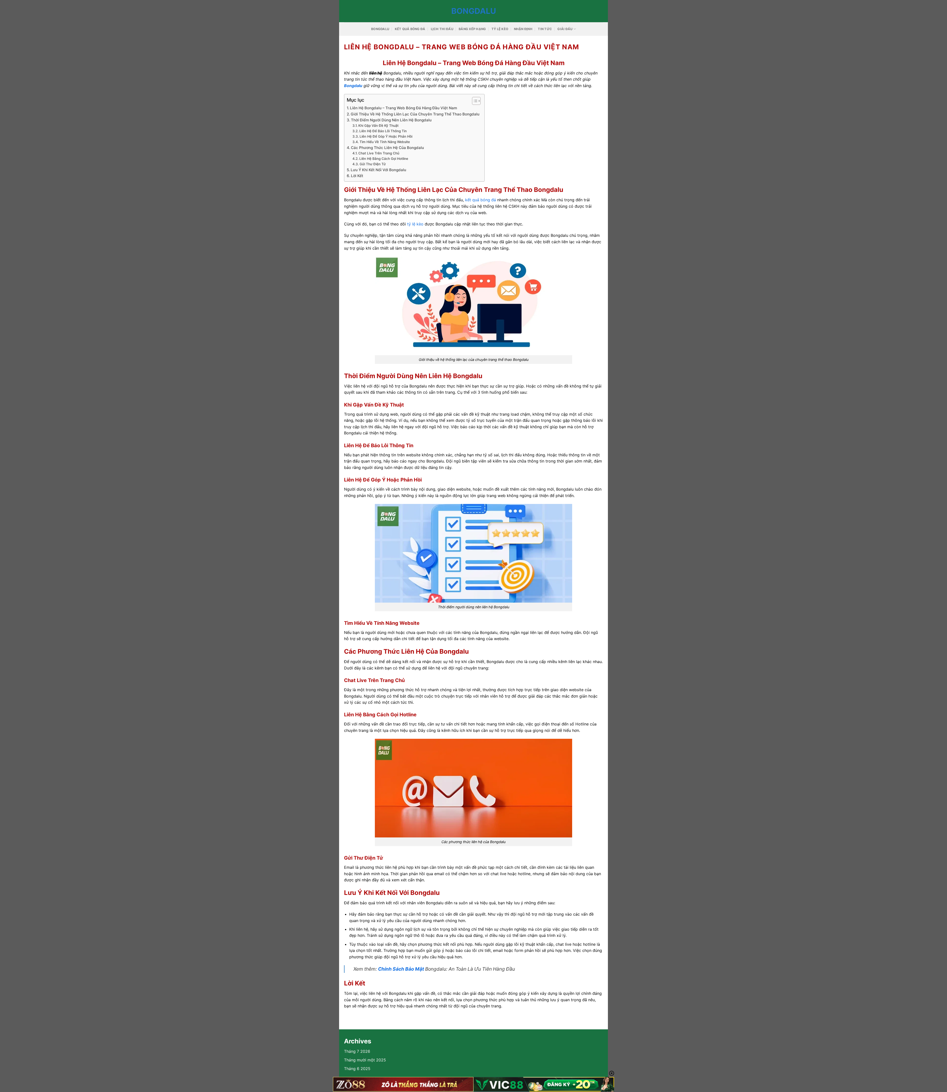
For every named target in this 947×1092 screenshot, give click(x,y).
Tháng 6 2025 (357, 1068)
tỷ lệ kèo (415, 224)
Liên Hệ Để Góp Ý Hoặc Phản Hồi (386, 136)
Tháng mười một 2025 (365, 1059)
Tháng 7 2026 (357, 1051)
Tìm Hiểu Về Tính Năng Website (385, 142)
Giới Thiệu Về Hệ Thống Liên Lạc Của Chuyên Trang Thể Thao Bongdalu (415, 114)
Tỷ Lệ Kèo (500, 29)
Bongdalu (473, 11)
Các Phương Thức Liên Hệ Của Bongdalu (387, 147)
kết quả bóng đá (480, 199)
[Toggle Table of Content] (473, 101)
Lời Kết (357, 175)
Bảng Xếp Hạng (472, 29)
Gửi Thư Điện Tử (373, 164)
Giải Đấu (564, 29)
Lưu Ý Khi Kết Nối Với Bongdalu (378, 169)
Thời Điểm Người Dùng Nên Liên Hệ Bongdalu (391, 120)
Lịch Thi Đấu (442, 29)
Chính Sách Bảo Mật (401, 969)
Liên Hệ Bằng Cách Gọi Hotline (383, 159)
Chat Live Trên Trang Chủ (378, 153)
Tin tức (545, 29)
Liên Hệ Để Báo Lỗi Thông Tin (383, 131)
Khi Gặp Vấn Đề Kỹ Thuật (378, 126)
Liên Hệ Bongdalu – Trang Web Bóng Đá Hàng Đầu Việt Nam (403, 108)
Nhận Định (523, 29)
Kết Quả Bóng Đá (410, 29)
